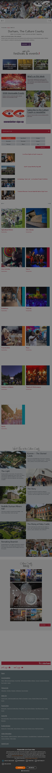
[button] (25, 770)
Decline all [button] (31, 767)
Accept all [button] (20, 767)
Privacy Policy (34, 758)
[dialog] (26, 760)
